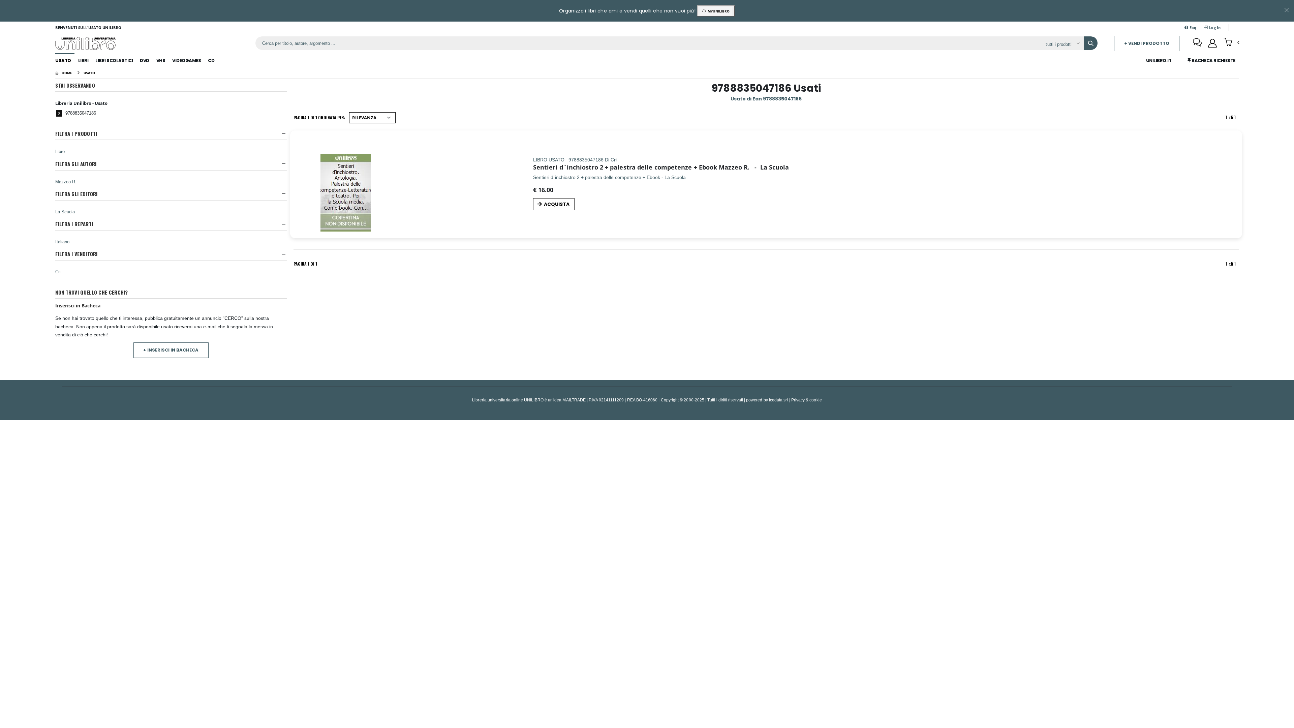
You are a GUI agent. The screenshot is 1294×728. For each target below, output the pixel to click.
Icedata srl (778, 400)
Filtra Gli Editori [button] (76, 194)
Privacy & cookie (806, 400)
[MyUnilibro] (1212, 43)
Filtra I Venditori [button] (76, 253)
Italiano (62, 242)
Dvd (144, 60)
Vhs (160, 60)
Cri (58, 272)
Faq (1192, 27)
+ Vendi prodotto (1146, 43)
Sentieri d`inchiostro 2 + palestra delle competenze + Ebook (625, 167)
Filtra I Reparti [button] (74, 224)
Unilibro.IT (1159, 60)
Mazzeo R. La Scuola (754, 167)
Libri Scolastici (114, 60)
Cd (211, 60)
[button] (1231, 42)
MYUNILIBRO (718, 11)
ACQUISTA (556, 204)
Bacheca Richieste (1213, 60)
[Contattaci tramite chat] (1197, 43)
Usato (63, 60)
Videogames (186, 60)
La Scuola (65, 212)
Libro (60, 151)
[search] (1091, 43)
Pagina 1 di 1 (305, 264)
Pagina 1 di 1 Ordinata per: (319, 117)
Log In (1214, 27)
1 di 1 (1232, 119)
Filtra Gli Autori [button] (75, 164)
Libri (83, 60)
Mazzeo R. (65, 182)
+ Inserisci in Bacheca (170, 350)
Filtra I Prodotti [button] (76, 133)
